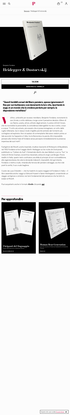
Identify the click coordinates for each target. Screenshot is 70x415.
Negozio (26, 11)
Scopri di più (60, 412)
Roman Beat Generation (53, 244)
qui (43, 184)
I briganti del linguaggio (16, 246)
